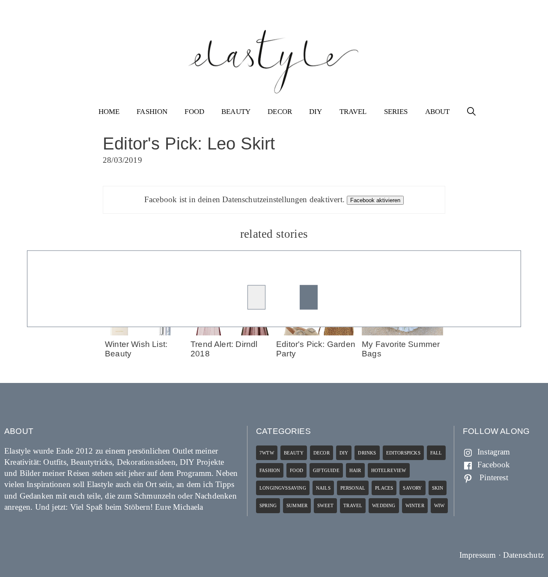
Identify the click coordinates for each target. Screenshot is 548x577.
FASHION (152, 112)
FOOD (194, 112)
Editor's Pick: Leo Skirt (189, 143)
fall (436, 452)
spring (268, 505)
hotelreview (388, 470)
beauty (294, 452)
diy (344, 452)
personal (353, 487)
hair (355, 470)
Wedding (383, 505)
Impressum (477, 554)
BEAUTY (235, 112)
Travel (352, 505)
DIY (315, 112)
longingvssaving (282, 487)
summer (296, 505)
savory (412, 487)
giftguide (326, 470)
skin (438, 487)
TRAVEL (353, 112)
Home (109, 112)
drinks (367, 452)
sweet (325, 505)
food (296, 470)
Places (384, 487)
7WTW (266, 452)
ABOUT (437, 112)
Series (396, 112)
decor (321, 452)
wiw (439, 505)
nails (323, 487)
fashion (269, 470)
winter (414, 505)
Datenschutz (523, 554)
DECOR (280, 112)
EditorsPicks (403, 452)
